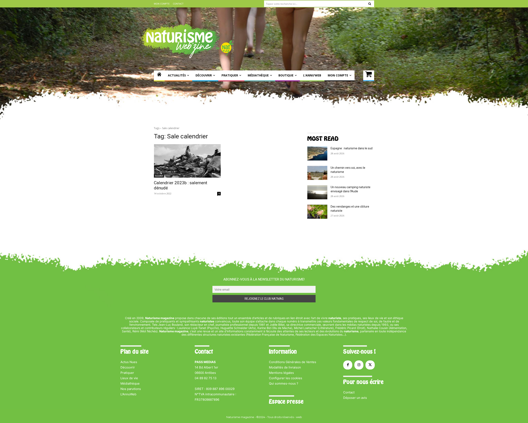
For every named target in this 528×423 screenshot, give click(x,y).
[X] (370, 365)
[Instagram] (358, 365)
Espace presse (286, 401)
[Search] (369, 3)
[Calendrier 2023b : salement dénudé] (187, 161)
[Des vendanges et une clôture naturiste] (317, 212)
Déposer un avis (355, 398)
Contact (349, 392)
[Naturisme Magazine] (186, 41)
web (299, 417)
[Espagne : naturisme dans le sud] (317, 153)
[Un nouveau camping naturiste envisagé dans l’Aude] (317, 192)
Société (159, 175)
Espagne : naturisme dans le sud (351, 148)
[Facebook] (347, 365)
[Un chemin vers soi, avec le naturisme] (317, 173)
